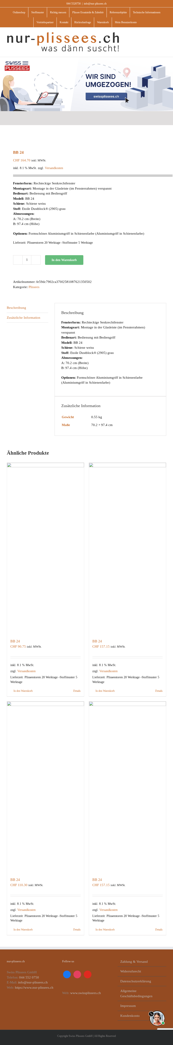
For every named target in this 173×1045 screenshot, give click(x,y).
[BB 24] (45, 548)
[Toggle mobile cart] (156, 34)
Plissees (34, 287)
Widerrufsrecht (130, 971)
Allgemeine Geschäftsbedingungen (136, 993)
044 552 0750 (29, 977)
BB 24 (15, 641)
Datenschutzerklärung (135, 981)
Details (77, 690)
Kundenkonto (130, 1016)
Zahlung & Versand (134, 961)
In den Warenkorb (64, 260)
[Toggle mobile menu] (164, 34)
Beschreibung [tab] (16, 307)
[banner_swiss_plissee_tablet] (86, 58)
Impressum (128, 1006)
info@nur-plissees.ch (95, 3)
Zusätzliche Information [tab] (23, 317)
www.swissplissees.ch (85, 993)
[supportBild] (157, 1010)
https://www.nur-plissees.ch (34, 987)
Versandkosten (54, 168)
